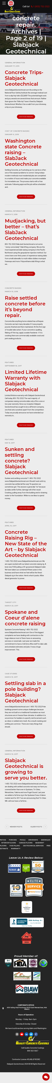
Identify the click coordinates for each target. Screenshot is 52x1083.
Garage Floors (25, 843)
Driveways (33, 840)
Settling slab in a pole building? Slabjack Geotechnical (25, 692)
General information (15, 63)
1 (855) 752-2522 (41, 6)
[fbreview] (14, 868)
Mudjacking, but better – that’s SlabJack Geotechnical (25, 229)
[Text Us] (46, 1077)
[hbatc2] (20, 963)
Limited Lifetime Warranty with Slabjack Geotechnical (26, 380)
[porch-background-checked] (27, 907)
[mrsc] (36, 976)
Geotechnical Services (33, 846)
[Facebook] (36, 1034)
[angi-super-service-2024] (27, 938)
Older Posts (36, 827)
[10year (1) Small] (16, 890)
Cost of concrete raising (17, 131)
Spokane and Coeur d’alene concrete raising (25, 618)
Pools (22, 840)
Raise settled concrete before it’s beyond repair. (25, 306)
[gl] (43, 963)
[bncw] (22, 976)
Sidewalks (45, 840)
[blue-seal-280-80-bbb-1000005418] (27, 922)
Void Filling (14, 846)
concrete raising (13, 288)
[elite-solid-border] (34, 887)
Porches (13, 840)
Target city (10, 602)
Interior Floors (8, 843)
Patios (3, 840)
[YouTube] (22, 1034)
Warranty (15, 848)
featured (9, 362)
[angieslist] (26, 868)
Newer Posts (16, 827)
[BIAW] (27, 989)
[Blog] (17, 1034)
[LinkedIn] (26, 1034)
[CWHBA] (33, 963)
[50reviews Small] (38, 867)
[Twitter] (31, 1034)
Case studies (11, 674)
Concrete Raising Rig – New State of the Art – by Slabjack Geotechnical (26, 543)
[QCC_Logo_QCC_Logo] (33, 1040)
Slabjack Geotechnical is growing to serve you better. (26, 769)
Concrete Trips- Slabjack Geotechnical (24, 78)
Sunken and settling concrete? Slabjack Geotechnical (21, 460)
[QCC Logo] (12, 10)
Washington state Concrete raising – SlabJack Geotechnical (23, 152)
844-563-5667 (32, 1051)
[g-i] (8, 963)
